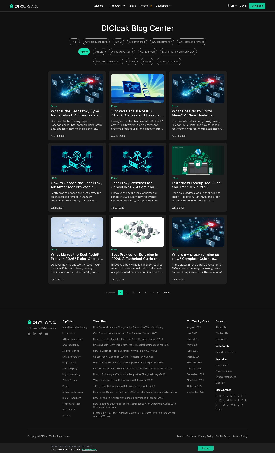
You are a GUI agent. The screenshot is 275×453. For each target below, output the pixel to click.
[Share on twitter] (29, 333)
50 (158, 292)
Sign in (243, 5)
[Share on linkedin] (34, 333)
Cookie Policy (223, 436)
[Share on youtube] (46, 333)
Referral (144, 5)
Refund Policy (240, 436)
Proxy (54, 106)
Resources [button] (116, 5)
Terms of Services (186, 436)
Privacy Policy (205, 436)
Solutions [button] (98, 5)
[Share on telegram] (40, 333)
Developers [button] (162, 5)
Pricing (132, 5)
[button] (232, 5)
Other (219, 409)
